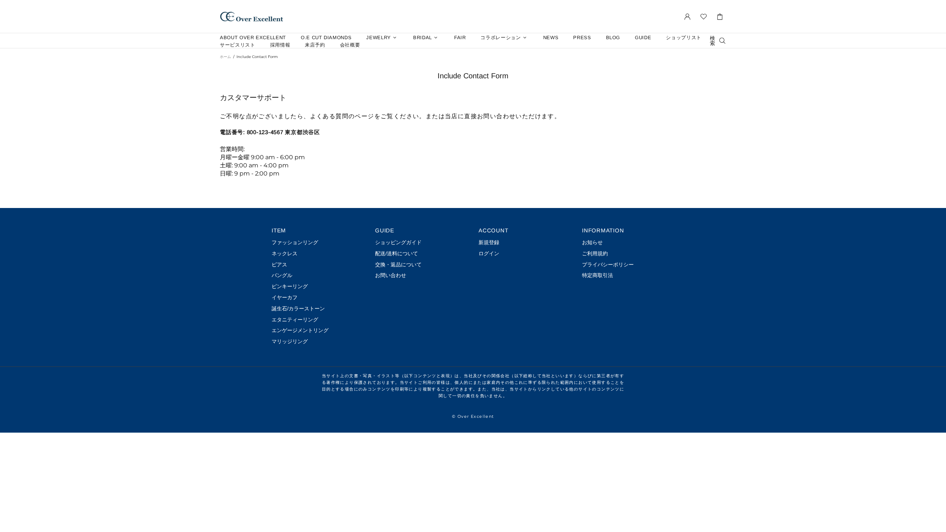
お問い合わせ (390, 275)
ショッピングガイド (398, 242)
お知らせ (592, 242)
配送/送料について (396, 253)
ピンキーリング (290, 286)
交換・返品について (398, 264)
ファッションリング (295, 242)
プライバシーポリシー (608, 264)
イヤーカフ (284, 297)
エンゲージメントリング (300, 330)
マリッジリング (290, 341)
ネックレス (284, 253)
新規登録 (489, 242)
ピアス (279, 264)
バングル (282, 275)
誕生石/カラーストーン (298, 308)
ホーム (225, 56)
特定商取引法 (597, 275)
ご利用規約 (595, 253)
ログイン (489, 253)
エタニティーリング (295, 320)
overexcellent (251, 16)
